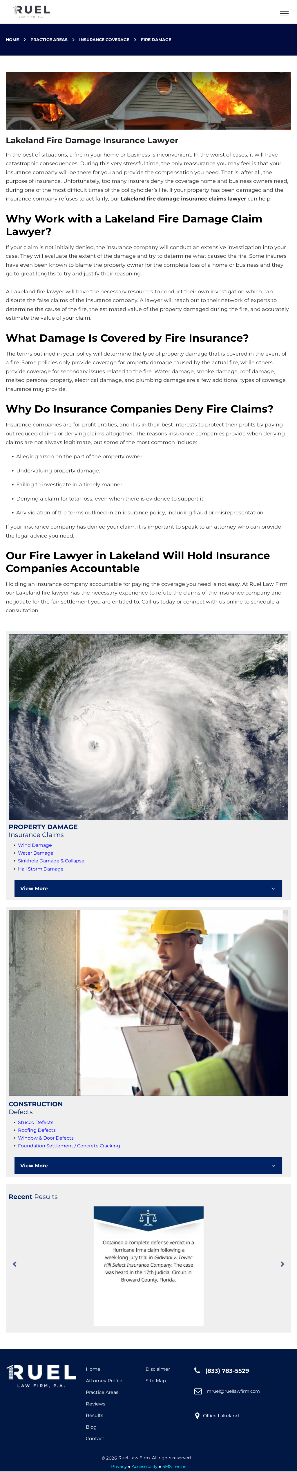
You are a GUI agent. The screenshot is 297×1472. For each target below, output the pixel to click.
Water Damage (35, 853)
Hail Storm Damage (41, 869)
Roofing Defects (37, 1130)
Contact (95, 1438)
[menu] (284, 13)
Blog (91, 1427)
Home (93, 1369)
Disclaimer (158, 1369)
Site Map (156, 1380)
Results (94, 1415)
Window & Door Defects (46, 1138)
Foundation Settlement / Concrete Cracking (69, 1146)
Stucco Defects (35, 1122)
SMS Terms (174, 1466)
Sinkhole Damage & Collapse (51, 861)
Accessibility (144, 1466)
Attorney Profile (104, 1380)
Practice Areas (102, 1392)
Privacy (119, 1466)
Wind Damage (35, 845)
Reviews (95, 1404)
